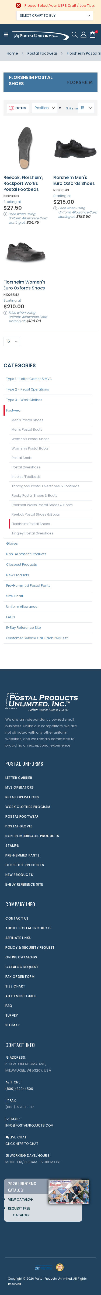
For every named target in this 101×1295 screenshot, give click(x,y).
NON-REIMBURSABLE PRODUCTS (32, 836)
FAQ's (10, 617)
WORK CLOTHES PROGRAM (27, 806)
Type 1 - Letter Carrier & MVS (29, 379)
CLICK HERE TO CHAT (21, 1143)
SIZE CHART (15, 986)
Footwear (14, 410)
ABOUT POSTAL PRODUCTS (28, 928)
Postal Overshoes (26, 467)
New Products (17, 575)
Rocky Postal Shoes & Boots (34, 495)
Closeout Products (21, 564)
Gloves (12, 543)
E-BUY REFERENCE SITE (24, 884)
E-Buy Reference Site (23, 627)
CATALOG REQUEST (22, 967)
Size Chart (14, 596)
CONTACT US (17, 918)
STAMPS (12, 845)
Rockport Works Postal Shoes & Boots (42, 505)
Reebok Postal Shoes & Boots (36, 514)
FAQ (8, 1005)
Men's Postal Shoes (27, 420)
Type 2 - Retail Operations (27, 389)
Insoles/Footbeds (26, 476)
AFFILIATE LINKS (18, 937)
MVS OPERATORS (19, 787)
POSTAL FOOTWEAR (22, 816)
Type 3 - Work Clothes (24, 400)
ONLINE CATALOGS (21, 957)
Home (12, 53)
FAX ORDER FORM (19, 976)
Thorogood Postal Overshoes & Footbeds (45, 486)
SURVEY (11, 1015)
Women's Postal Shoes (31, 439)
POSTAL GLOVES (19, 826)
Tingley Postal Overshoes (32, 533)
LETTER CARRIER (18, 777)
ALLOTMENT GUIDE (21, 996)
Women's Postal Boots (30, 448)
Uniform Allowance (21, 606)
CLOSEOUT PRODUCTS (24, 865)
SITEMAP (12, 1025)
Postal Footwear (42, 53)
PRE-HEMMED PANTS (22, 855)
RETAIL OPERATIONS (22, 797)
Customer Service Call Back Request (37, 638)
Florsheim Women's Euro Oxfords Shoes (24, 285)
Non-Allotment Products (26, 554)
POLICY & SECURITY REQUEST (30, 947)
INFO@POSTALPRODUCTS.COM (29, 1125)
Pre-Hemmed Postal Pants (28, 585)
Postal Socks (22, 457)
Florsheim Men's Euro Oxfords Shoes (74, 180)
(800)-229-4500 (19, 1088)
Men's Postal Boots (27, 429)
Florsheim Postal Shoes (31, 524)
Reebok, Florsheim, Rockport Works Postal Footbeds (23, 183)
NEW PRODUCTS (19, 874)
